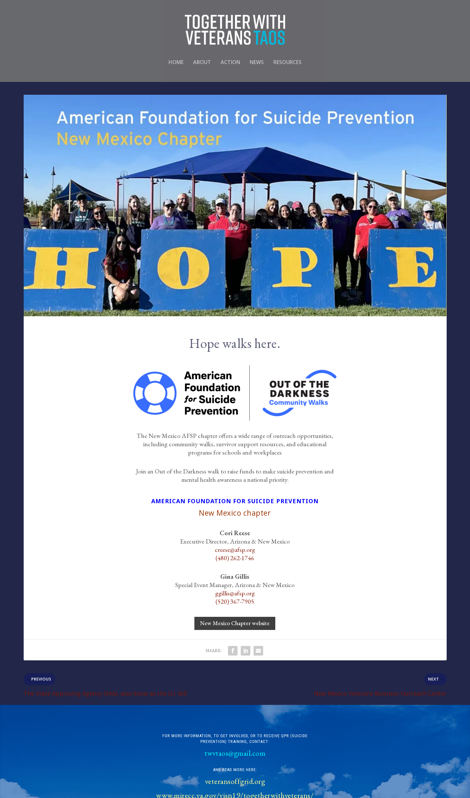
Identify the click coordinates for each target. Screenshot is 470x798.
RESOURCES (287, 63)
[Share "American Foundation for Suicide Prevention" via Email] (258, 650)
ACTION (230, 63)
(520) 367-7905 (234, 601)
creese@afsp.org (235, 549)
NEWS (257, 63)
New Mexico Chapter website (235, 623)
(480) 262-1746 (234, 558)
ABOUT (202, 63)
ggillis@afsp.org (235, 593)
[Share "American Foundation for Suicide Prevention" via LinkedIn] (245, 650)
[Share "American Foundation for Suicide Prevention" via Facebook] (232, 650)
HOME (176, 63)
